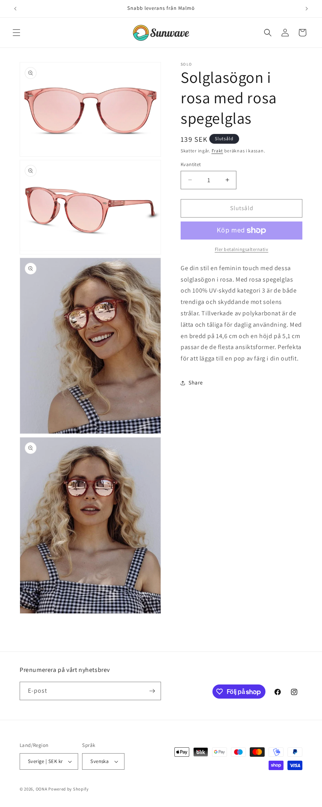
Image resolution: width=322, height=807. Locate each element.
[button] (16, 32)
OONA (42, 789)
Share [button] (195, 382)
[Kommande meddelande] (306, 8)
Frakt (217, 151)
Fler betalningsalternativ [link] (242, 249)
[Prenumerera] (152, 691)
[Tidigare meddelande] (15, 8)
